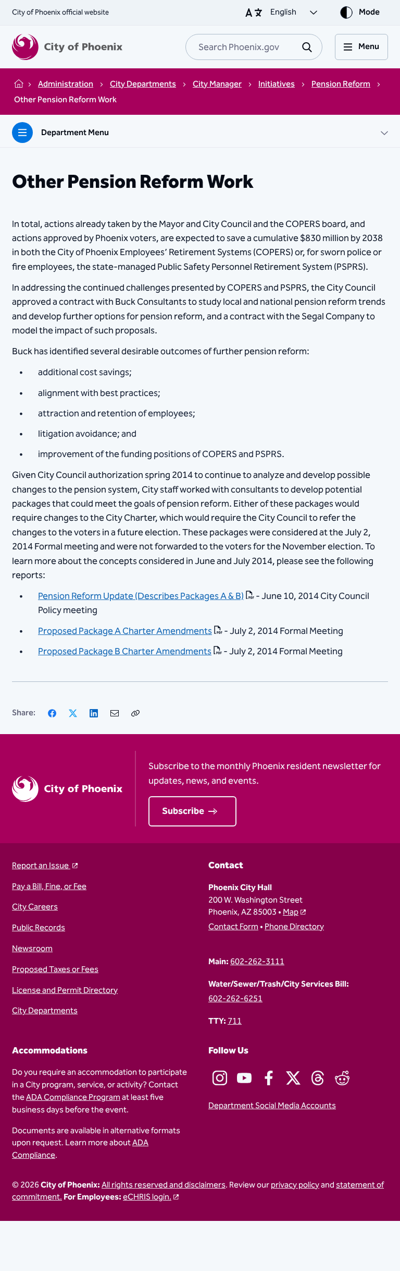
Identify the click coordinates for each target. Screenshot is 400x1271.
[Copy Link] (135, 713)
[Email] (114, 713)
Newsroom (32, 949)
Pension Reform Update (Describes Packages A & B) (141, 596)
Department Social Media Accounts (272, 1106)
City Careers (35, 907)
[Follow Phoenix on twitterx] (293, 1077)
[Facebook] (52, 713)
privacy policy (295, 1185)
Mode (369, 12)
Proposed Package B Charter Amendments (124, 651)
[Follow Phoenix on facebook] (268, 1077)
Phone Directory (294, 927)
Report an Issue (41, 866)
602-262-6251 (235, 999)
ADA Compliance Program (73, 1097)
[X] (73, 713)
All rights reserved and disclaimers (164, 1185)
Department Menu (75, 132)
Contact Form (233, 927)
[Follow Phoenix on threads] (317, 1077)
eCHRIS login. (147, 1197)
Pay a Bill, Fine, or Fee (49, 887)
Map (290, 912)
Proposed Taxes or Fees (55, 970)
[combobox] (253, 47)
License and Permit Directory (65, 991)
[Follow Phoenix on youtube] (244, 1077)
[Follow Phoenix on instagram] (219, 1077)
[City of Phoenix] (67, 47)
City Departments (45, 1011)
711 (235, 1021)
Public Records (38, 928)
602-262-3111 (257, 962)
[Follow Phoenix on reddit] (342, 1077)
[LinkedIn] (93, 713)
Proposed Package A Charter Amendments (125, 631)
